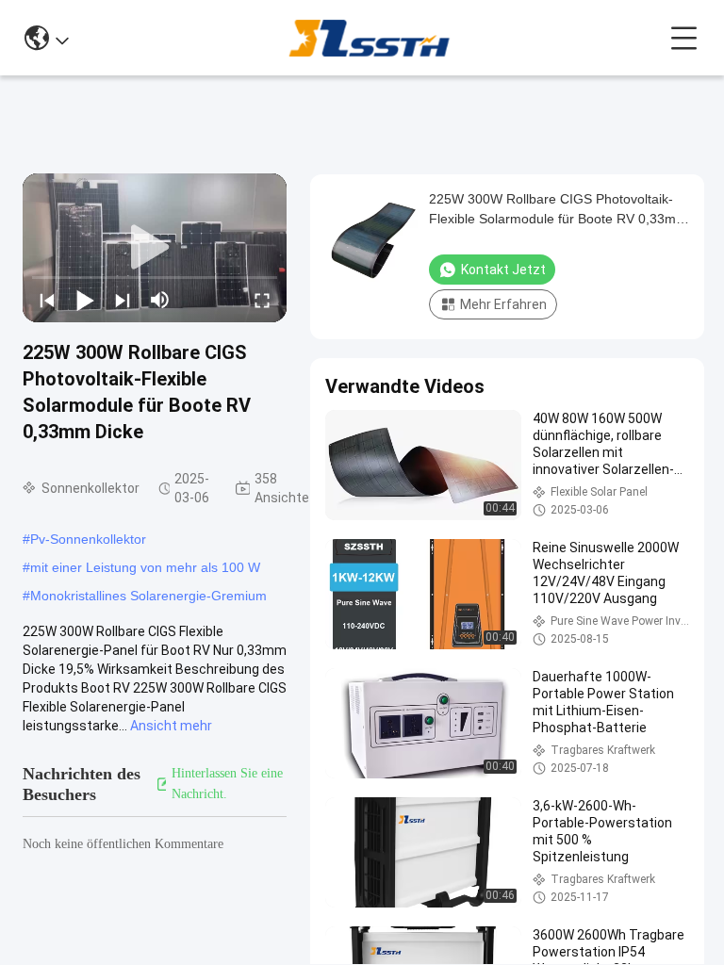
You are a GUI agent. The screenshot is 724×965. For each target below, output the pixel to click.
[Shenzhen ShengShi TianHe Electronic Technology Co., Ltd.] (369, 37)
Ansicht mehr (171, 725)
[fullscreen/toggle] (262, 300)
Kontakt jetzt (503, 269)
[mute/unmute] (160, 300)
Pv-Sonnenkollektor (88, 539)
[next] (122, 300)
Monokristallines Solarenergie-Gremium (148, 595)
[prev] (47, 300)
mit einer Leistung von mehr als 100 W (145, 567)
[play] (154, 247)
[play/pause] (85, 300)
